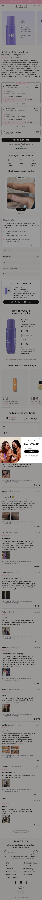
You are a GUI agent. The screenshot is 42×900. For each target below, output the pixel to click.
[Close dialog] (40, 438)
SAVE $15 (31, 451)
